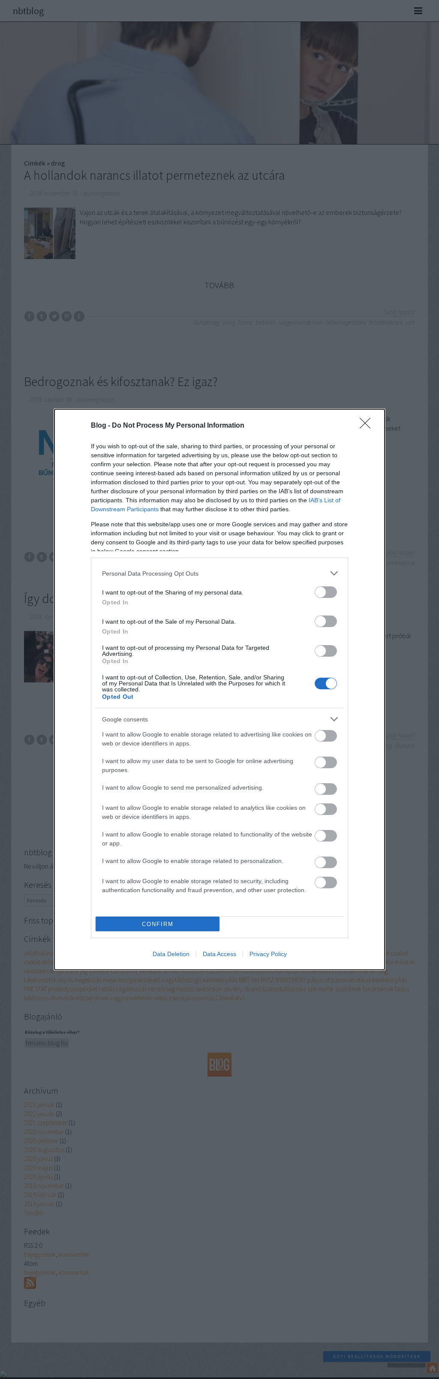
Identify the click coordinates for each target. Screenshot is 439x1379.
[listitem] (219, 573)
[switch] (326, 592)
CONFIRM (158, 924)
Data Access (219, 954)
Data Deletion (171, 954)
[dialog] (219, 689)
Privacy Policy (268, 954)
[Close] (368, 426)
